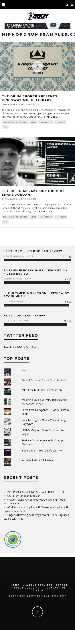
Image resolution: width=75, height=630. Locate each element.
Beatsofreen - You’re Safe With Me (42, 450)
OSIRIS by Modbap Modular (23, 496)
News (33, 122)
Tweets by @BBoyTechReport (21, 347)
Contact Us (56, 588)
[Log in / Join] (72, 4)
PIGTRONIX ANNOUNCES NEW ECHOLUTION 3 (35, 492)
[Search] (67, 4)
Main (24, 370)
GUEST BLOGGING (27, 588)
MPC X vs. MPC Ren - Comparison (42, 390)
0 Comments (46, 122)
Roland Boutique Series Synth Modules (44, 380)
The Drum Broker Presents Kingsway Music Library (30, 98)
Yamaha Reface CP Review (37, 460)
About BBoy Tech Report (47, 585)
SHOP (40, 590)
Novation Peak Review (24, 315)
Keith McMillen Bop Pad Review (33, 251)
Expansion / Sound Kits (15, 122)
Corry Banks (9, 104)
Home (15, 585)
